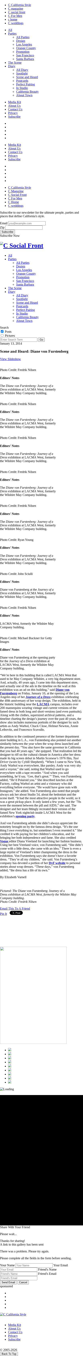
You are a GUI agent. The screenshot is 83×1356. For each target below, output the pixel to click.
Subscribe (14, 116)
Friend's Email (47, 1273)
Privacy (13, 113)
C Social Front (17, 194)
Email (3, 223)
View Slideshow (10, 359)
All (10, 30)
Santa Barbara (25, 59)
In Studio (22, 88)
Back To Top (9, 1353)
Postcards (22, 80)
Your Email (60, 1265)
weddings (15, 23)
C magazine (15, 8)
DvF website (57, 863)
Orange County (26, 48)
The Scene (15, 62)
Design (20, 41)
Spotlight (22, 73)
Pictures (9, 335)
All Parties (22, 37)
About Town (24, 95)
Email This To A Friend (15, 908)
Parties (12, 33)
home (12, 19)
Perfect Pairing (25, 84)
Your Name (7, 1265)
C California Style (19, 5)
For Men (15, 16)
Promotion (22, 51)
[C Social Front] (21, 245)
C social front (16, 12)
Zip (2, 227)
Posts (7, 331)
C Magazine (16, 191)
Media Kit (14, 102)
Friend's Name (47, 1269)
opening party (25, 816)
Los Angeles (24, 44)
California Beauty (27, 91)
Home (13, 202)
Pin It (3, 913)
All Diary (22, 70)
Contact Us (15, 109)
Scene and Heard (27, 77)
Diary (11, 66)
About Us (14, 105)
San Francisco (25, 55)
